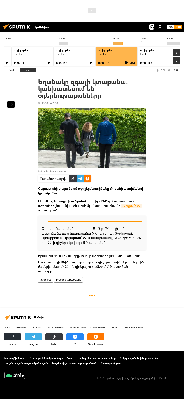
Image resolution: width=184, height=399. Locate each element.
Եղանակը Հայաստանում (68, 279)
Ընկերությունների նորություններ (139, 358)
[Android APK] (15, 376)
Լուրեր (18, 54)
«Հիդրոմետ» (131, 206)
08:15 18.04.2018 (48, 103)
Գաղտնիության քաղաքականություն (26, 363)
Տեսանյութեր (98, 327)
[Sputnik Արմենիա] (17, 30)
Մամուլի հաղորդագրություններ (97, 358)
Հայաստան (45, 279)
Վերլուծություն (55, 327)
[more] (11, 104)
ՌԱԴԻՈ (114, 327)
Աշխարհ (36, 327)
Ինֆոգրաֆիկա (78, 327)
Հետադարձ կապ (111, 363)
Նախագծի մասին (14, 358)
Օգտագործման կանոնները (46, 358)
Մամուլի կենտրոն (133, 327)
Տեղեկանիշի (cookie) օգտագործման (74, 363)
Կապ (70, 358)
